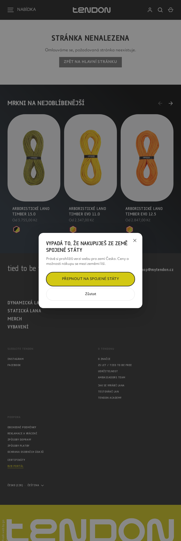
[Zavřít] (135, 240)
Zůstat (90, 294)
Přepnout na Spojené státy (90, 279)
